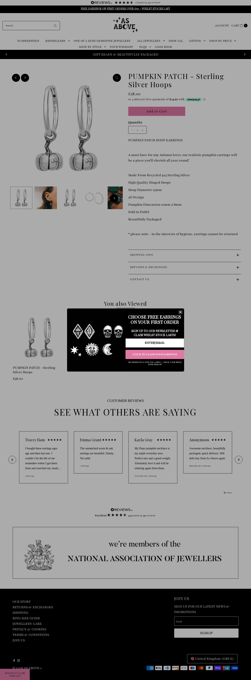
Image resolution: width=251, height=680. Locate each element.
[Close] (180, 312)
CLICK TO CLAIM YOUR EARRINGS (155, 354)
